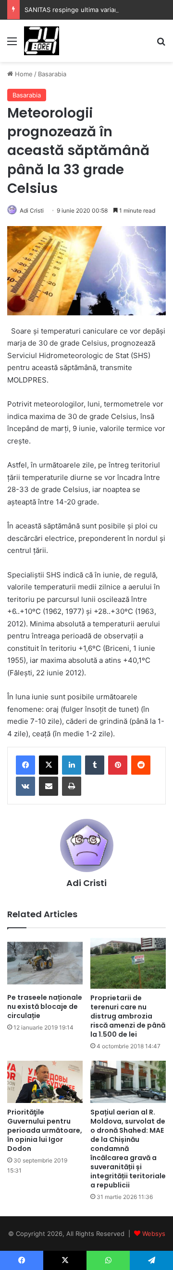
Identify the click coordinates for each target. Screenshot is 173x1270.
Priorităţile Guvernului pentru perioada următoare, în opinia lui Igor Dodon (44, 1130)
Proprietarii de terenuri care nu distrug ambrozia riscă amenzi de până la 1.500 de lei (127, 1016)
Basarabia (52, 74)
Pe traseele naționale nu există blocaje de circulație (44, 1006)
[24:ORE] (41, 40)
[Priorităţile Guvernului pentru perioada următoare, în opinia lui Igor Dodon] (45, 1082)
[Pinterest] (117, 765)
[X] (48, 765)
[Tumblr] (94, 765)
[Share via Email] (48, 786)
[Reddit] (140, 765)
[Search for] (161, 44)
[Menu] (12, 44)
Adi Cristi (32, 210)
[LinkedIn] (71, 765)
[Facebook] (25, 765)
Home (23, 74)
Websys (153, 1233)
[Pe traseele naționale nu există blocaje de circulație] (45, 963)
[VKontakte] (25, 786)
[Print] (71, 786)
